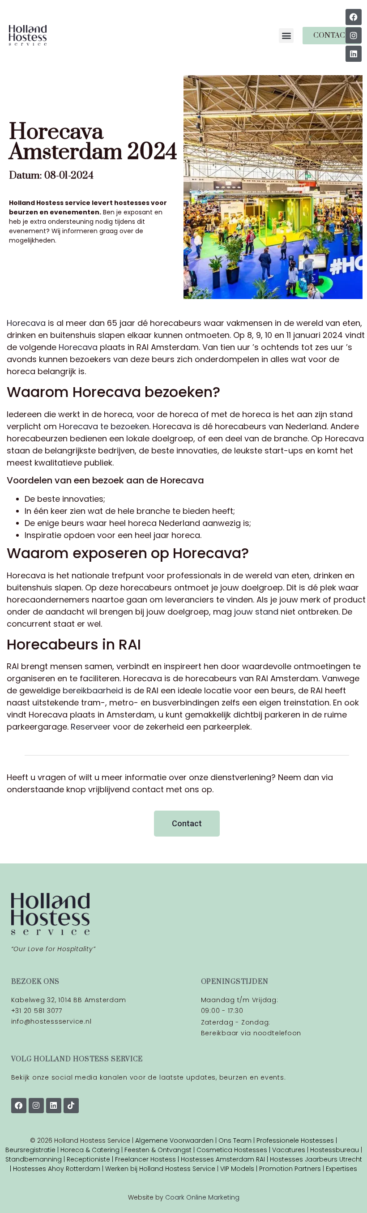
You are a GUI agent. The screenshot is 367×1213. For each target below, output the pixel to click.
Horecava (26, 323)
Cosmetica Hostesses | (234, 1149)
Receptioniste (88, 1159)
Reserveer (91, 726)
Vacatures (289, 1149)
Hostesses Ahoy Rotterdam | (59, 1168)
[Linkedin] (354, 54)
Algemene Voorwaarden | (176, 1140)
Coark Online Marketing (202, 1197)
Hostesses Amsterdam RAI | (225, 1159)
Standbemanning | (36, 1159)
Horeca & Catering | (92, 1149)
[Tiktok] (71, 1105)
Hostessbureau (334, 1149)
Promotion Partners (290, 1168)
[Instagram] (354, 35)
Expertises (341, 1168)
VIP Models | (239, 1168)
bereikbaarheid (93, 690)
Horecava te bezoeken (104, 426)
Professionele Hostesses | (296, 1140)
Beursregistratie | (32, 1149)
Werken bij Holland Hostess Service (160, 1168)
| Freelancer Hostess (143, 1159)
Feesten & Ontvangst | (160, 1149)
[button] (286, 35)
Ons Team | (237, 1140)
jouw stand (256, 611)
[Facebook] (354, 17)
